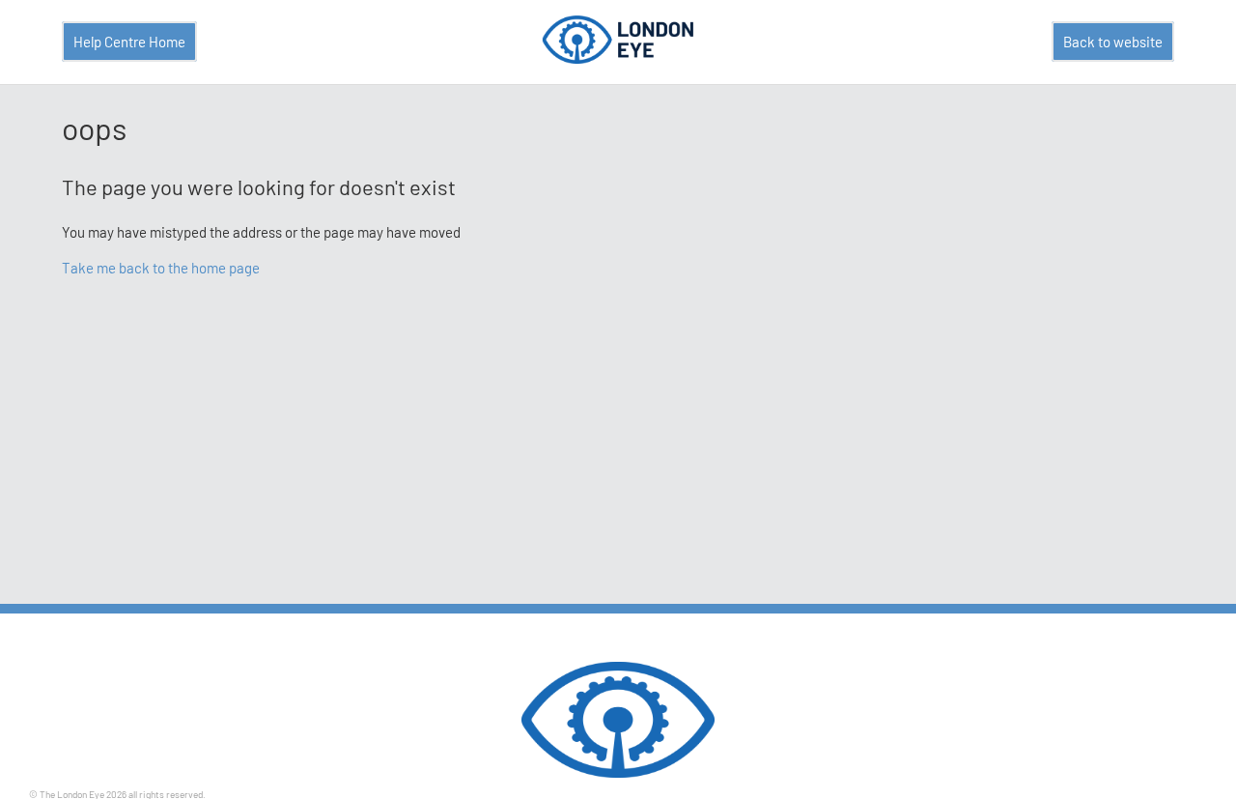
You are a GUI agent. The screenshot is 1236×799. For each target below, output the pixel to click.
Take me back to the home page (161, 267)
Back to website (1113, 41)
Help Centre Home (129, 41)
